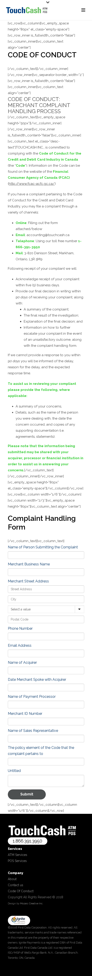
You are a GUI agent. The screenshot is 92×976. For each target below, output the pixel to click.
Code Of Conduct (20, 891)
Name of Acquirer (22, 662)
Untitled (14, 771)
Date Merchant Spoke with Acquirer (37, 679)
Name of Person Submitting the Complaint (43, 547)
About (12, 879)
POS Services (17, 861)
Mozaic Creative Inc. (31, 903)
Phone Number (20, 628)
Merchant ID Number (25, 713)
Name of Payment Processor (32, 696)
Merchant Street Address (28, 581)
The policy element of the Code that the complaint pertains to (41, 750)
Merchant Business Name (29, 564)
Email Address (19, 645)
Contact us (15, 885)
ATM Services (17, 855)
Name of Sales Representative (33, 730)
